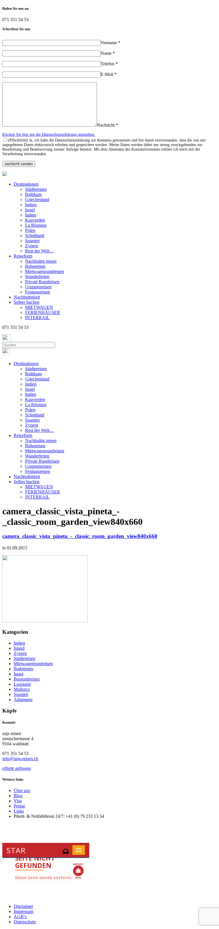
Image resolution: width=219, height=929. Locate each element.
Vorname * (110, 42)
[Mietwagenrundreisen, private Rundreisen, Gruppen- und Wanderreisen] (4, 174)
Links (19, 811)
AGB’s (20, 916)
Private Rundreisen (42, 281)
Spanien (32, 240)
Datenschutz (25, 921)
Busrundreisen (27, 679)
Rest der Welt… (39, 250)
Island (19, 648)
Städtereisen (36, 189)
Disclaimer (23, 906)
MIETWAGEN (39, 307)
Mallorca (22, 689)
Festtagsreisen (37, 292)
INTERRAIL (37, 317)
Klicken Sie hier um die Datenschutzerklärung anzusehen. (48, 134)
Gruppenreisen (38, 286)
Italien (30, 214)
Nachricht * (107, 125)
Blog (18, 795)
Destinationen (26, 184)
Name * (108, 53)
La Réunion (35, 225)
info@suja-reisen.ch (20, 758)
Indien (30, 204)
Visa (18, 800)
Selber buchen (26, 302)
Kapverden (35, 220)
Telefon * (109, 63)
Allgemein (23, 699)
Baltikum (33, 194)
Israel (30, 209)
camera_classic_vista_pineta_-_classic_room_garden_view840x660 (79, 536)
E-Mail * (109, 74)
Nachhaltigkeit (27, 297)
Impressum (23, 911)
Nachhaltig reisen (40, 261)
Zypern (31, 245)
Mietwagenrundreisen (44, 271)
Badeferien (23, 668)
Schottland (34, 235)
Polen (30, 230)
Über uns (22, 790)
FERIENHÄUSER (42, 312)
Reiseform (23, 256)
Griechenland (37, 199)
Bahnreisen (35, 266)
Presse (19, 805)
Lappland (22, 684)
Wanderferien (37, 276)
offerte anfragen (16, 768)
